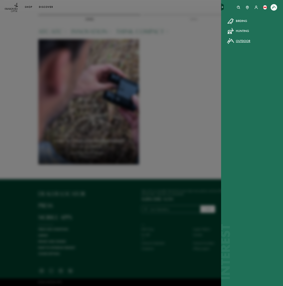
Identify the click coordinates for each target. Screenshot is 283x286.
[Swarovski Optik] (11, 7)
